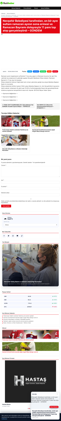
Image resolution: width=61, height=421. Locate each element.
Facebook (36, 71)
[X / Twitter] (8, 236)
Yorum (3, 165)
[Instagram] (13, 236)
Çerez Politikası (45, 8)
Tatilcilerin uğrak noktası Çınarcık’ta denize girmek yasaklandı (18, 321)
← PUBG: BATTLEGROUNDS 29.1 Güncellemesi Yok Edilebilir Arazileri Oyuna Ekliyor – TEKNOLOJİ (17, 105)
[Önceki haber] (52, 246)
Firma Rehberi (27, 8)
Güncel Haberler (16, 8)
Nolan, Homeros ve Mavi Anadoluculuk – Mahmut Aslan (17, 322)
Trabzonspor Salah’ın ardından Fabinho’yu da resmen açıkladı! (18, 316)
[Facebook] (4, 236)
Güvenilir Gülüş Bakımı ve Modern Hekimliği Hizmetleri (16, 319)
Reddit (49, 71)
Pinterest (55, 71)
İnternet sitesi (5, 192)
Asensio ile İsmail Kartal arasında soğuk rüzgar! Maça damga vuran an (20, 317)
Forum (36, 8)
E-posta (4, 186)
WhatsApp (43, 71)
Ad (2, 180)
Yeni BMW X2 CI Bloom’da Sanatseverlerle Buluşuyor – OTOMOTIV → (45, 106)
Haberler (3, 13)
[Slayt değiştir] (27, 408)
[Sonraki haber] (56, 246)
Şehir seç (6, 221)
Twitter (29, 71)
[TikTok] (22, 236)
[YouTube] (17, 236)
